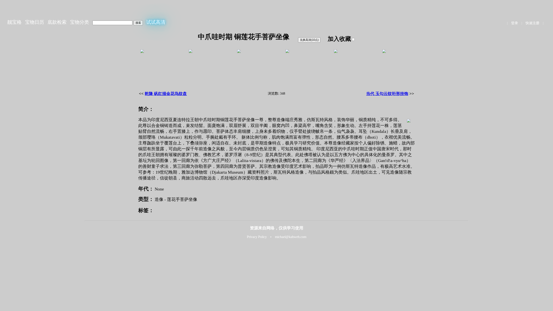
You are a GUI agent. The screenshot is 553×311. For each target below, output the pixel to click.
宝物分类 (79, 22)
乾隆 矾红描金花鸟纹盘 (166, 93)
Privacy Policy (257, 237)
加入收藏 (339, 39)
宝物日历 (34, 22)
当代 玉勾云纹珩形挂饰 (387, 93)
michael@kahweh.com (290, 237)
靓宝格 (14, 22)
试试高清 (155, 22)
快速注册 (532, 23)
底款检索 (57, 22)
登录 (514, 23)
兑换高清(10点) (309, 39)
